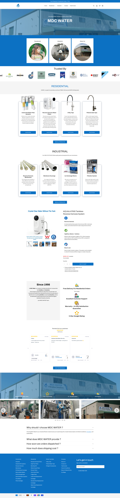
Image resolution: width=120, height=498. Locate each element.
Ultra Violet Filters (35, 472)
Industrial (59, 5)
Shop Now (28, 132)
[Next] (91, 348)
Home (45, 5)
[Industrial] (60, 52)
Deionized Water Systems (21, 476)
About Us (82, 41)
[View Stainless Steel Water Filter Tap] (46, 355)
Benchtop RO (34, 465)
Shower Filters (34, 470)
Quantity (65, 261)
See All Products (60, 141)
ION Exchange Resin (20, 474)
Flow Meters (18, 478)
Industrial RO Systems (21, 463)
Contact (66, 5)
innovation (89, 431)
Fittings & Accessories (51, 465)
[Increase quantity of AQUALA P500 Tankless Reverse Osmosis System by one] (69, 264)
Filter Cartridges (19, 480)
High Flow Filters (34, 463)
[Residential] (37, 52)
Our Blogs (63, 472)
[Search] (93, 5)
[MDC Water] (18, 5)
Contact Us (63, 463)
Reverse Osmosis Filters (36, 461)
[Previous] (28, 348)
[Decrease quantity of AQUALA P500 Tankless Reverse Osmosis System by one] (64, 264)
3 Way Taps (48, 461)
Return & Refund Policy (66, 470)
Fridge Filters (34, 474)
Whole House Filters (35, 468)
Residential (51, 5)
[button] (102, 5)
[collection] (82, 52)
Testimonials (73, 5)
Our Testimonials (60, 368)
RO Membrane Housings (21, 470)
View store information (71, 270)
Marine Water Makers (20, 472)
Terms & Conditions (65, 468)
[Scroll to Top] (117, 491)
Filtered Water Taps (50, 463)
